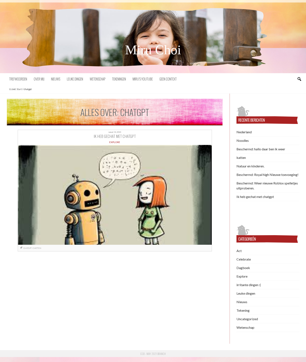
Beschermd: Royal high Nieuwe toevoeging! (267, 175)
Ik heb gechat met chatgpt (255, 197)
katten (241, 157)
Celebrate (243, 259)
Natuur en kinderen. (250, 166)
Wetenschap (97, 79)
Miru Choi (153, 49)
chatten (36, 248)
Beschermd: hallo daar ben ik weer (260, 149)
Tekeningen (119, 79)
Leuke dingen (75, 79)
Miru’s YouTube (143, 79)
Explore (242, 276)
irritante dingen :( (248, 285)
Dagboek (243, 268)
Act (239, 251)
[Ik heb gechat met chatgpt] (115, 195)
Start (19, 89)
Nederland (244, 132)
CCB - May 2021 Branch (153, 354)
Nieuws (55, 79)
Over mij (39, 79)
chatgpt (27, 248)
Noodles (242, 140)
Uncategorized (247, 319)
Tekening (243, 310)
